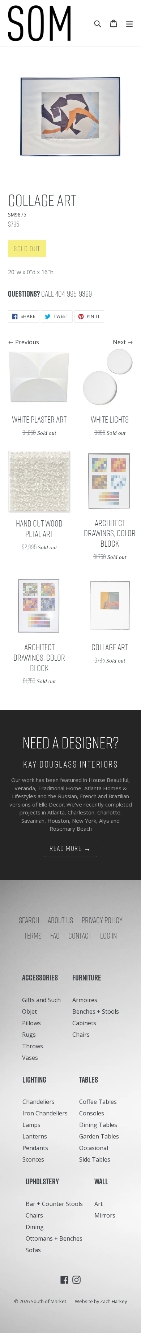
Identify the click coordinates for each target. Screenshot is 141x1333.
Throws (32, 1046)
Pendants (35, 1148)
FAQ (55, 935)
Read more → (70, 848)
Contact (79, 935)
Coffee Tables (98, 1102)
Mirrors (104, 1215)
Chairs (81, 1035)
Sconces (33, 1159)
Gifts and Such (41, 1000)
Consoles (91, 1113)
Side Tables (94, 1159)
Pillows (31, 1023)
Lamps (31, 1125)
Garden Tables (99, 1136)
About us (60, 920)
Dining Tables (98, 1125)
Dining (35, 1227)
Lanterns (34, 1136)
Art (98, 1204)
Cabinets (84, 1023)
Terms (33, 935)
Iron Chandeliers (45, 1113)
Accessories (41, 977)
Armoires (84, 1000)
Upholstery (44, 1181)
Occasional (93, 1148)
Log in (108, 935)
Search (29, 920)
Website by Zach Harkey (101, 1301)
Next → (123, 342)
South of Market (48, 1301)
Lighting (36, 1079)
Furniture (88, 977)
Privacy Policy (102, 920)
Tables (90, 1079)
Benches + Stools (95, 1011)
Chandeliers (38, 1102)
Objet (29, 1011)
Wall (102, 1181)
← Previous (23, 342)
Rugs (29, 1035)
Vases (30, 1058)
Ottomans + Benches (54, 1238)
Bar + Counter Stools (54, 1204)
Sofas (33, 1250)
